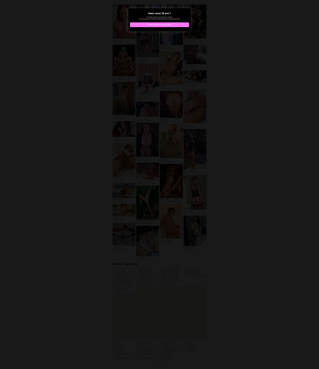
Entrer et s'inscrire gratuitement (159, 25)
